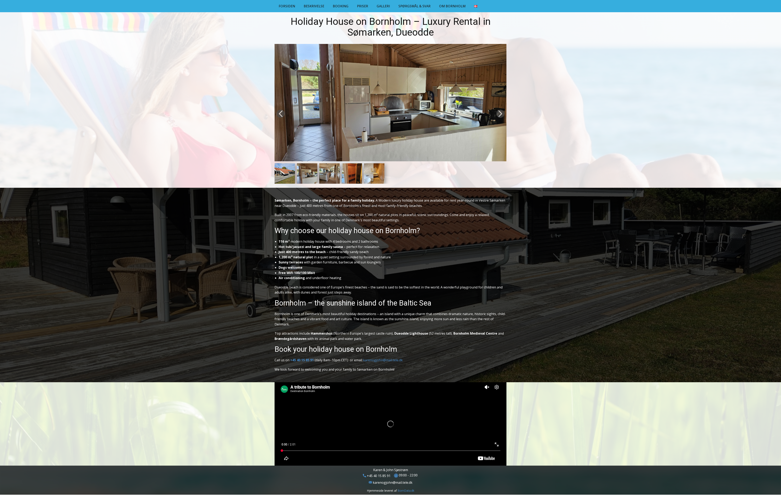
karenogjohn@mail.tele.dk (383, 360)
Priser (362, 6)
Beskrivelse (314, 6)
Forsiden (287, 6)
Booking (340, 6)
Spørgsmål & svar (414, 6)
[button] (281, 114)
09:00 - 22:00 (408, 475)
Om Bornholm (452, 6)
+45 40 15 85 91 (378, 476)
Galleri (383, 6)
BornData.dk (406, 490)
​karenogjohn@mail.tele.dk (392, 482)
